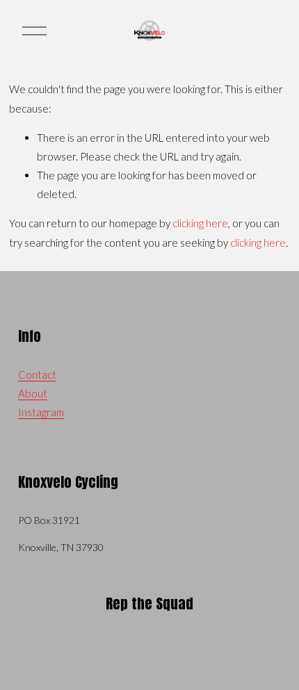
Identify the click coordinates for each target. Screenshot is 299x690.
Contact (37, 374)
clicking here (200, 223)
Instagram (41, 412)
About (32, 393)
